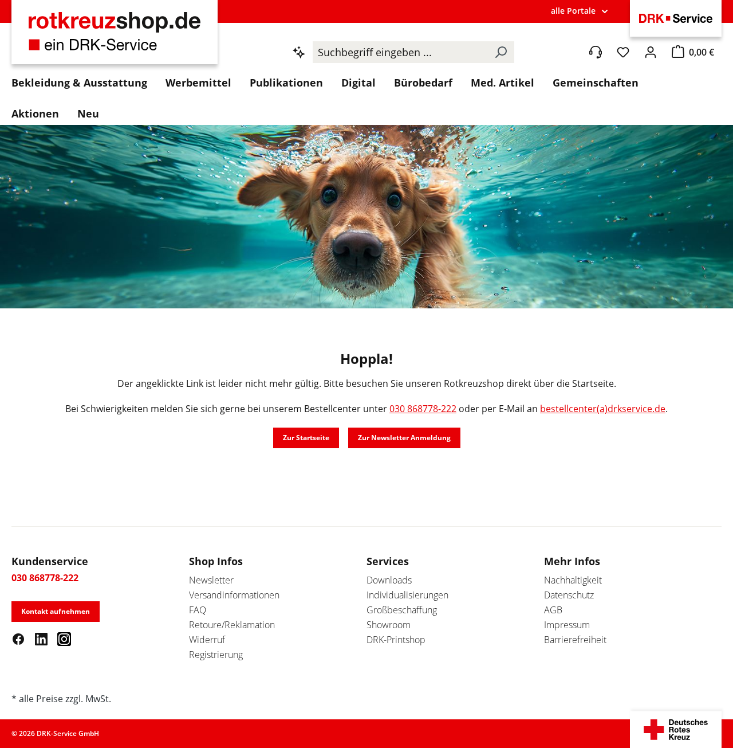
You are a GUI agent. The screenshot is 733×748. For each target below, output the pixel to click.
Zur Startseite (306, 437)
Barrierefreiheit (575, 639)
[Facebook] (18, 638)
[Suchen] (500, 52)
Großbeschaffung (401, 610)
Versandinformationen (234, 595)
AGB (553, 610)
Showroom (388, 624)
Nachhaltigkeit (573, 580)
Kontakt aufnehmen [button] (55, 611)
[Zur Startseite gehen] (114, 38)
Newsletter (211, 580)
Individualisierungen (407, 595)
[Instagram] (64, 638)
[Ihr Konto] (650, 52)
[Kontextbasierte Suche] (299, 52)
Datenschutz (569, 595)
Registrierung (216, 654)
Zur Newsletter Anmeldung (404, 437)
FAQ (197, 610)
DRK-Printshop (395, 639)
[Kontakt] (595, 52)
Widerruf (207, 639)
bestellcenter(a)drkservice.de (602, 408)
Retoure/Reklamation (232, 624)
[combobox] (400, 52)
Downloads (389, 580)
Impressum (567, 624)
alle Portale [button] (573, 10)
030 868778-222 (422, 408)
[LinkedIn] (41, 638)
